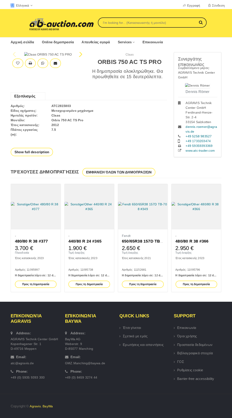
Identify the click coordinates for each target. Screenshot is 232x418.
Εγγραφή (193, 5)
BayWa (48, 406)
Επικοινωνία (153, 42)
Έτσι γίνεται (132, 328)
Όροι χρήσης (187, 336)
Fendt (126, 236)
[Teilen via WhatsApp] (42, 63)
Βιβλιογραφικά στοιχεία (195, 353)
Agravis (35, 406)
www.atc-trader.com (200, 150)
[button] (80, 54)
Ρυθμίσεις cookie (190, 370)
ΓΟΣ (180, 362)
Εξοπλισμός (24, 96)
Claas (130, 54)
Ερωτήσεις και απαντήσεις (143, 345)
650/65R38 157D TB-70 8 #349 (151, 241)
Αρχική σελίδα (22, 42)
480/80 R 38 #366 (191, 241)
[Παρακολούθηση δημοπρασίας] (17, 63)
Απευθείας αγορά (96, 42)
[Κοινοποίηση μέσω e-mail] (55, 63)
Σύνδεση (218, 5)
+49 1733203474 (198, 141)
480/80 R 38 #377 (31, 241)
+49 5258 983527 (199, 136)
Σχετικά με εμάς (135, 336)
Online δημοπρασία (58, 42)
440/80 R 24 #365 (85, 241)
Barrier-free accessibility (195, 379)
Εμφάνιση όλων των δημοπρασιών (119, 172)
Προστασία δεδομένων (195, 345)
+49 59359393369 (199, 146)
